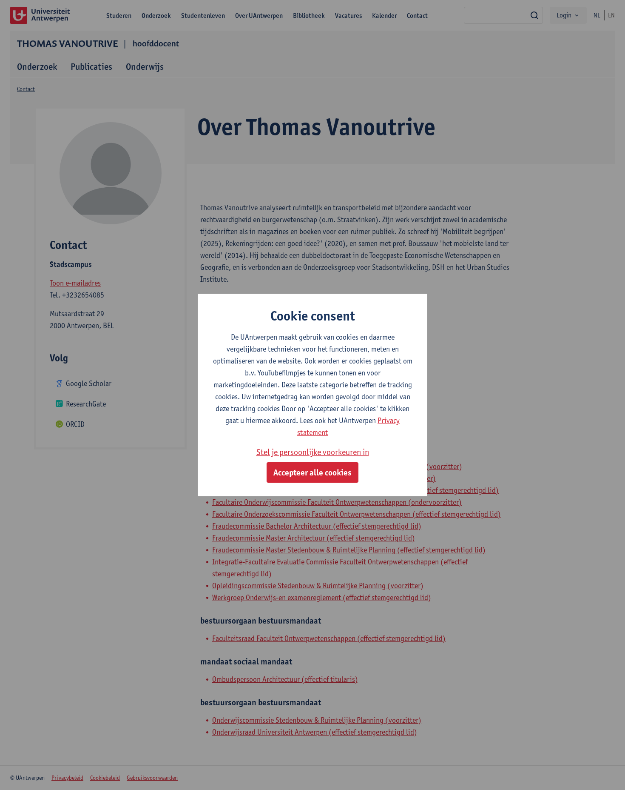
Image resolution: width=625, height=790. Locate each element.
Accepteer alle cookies (312, 472)
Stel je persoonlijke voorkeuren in (312, 452)
